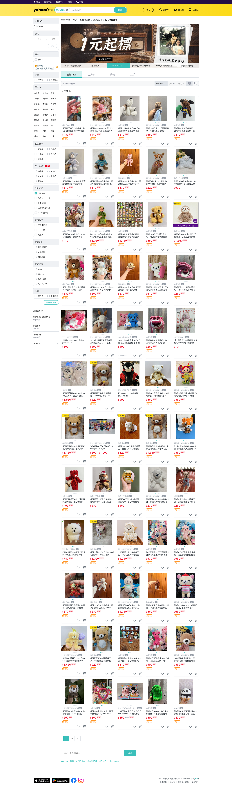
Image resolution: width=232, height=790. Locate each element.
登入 (148, 10)
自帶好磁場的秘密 (73, 65)
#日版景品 (80, 761)
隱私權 (172, 782)
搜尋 (130, 753)
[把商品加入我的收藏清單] (78, 143)
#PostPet (103, 761)
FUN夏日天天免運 (164, 65)
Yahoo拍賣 (43, 10)
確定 (52, 46)
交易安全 (195, 782)
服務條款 (163, 782)
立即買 (91, 74)
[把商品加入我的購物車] (84, 143)
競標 (112, 74)
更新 (196, 778)
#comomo (114, 761)
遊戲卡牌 (95, 65)
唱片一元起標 (119, 65)
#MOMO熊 (92, 761)
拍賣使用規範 (183, 782)
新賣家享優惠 (187, 65)
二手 (132, 74)
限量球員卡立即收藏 (141, 65)
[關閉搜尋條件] (67, 10)
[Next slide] (113, 108)
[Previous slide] (91, 108)
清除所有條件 (51, 302)
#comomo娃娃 (67, 761)
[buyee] (46, 67)
